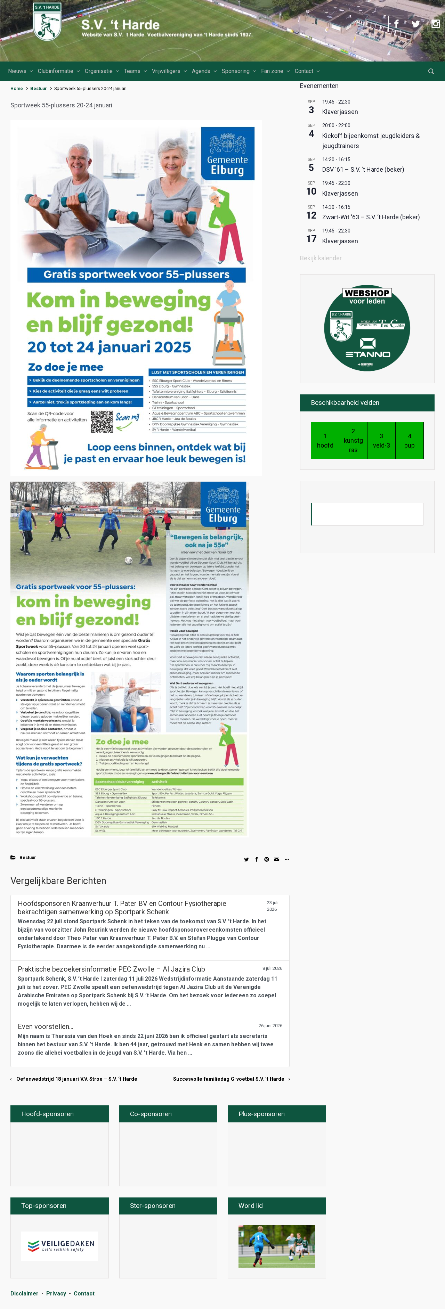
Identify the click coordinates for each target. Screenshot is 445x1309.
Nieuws (17, 71)
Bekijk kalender (321, 258)
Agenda (201, 71)
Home (16, 88)
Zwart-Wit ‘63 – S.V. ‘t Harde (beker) (371, 217)
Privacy (56, 1293)
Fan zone (272, 71)
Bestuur (38, 88)
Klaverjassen (340, 111)
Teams (132, 71)
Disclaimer (24, 1293)
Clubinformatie (55, 71)
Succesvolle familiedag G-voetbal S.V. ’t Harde (228, 1079)
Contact (304, 71)
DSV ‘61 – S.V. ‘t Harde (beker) (363, 169)
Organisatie (99, 71)
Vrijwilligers (166, 71)
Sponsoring (236, 71)
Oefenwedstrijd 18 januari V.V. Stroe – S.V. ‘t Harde (76, 1079)
